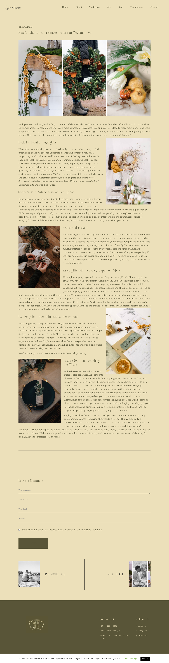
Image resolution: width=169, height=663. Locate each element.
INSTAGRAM (141, 631)
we (30, 124)
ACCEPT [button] (145, 659)
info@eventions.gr (110, 631)
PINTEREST (141, 636)
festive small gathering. (75, 353)
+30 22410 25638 (109, 626)
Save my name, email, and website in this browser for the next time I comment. (62, 530)
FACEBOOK (141, 626)
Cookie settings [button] (130, 659)
